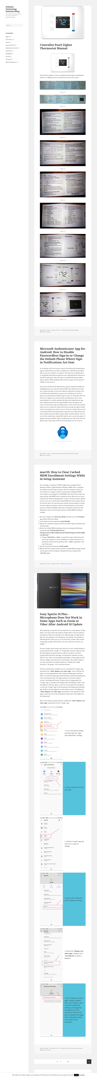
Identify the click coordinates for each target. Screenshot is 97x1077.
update (76, 1048)
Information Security (11, 48)
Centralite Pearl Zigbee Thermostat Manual (56, 46)
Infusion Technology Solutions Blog (12, 9)
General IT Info (10, 45)
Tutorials (8, 59)
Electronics (9, 39)
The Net (8, 56)
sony (72, 1048)
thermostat (71, 330)
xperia (80, 1048)
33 (68, 1062)
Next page (89, 1061)
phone (69, 1048)
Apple (7, 36)
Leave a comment (46, 332)
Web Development (11, 62)
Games (7, 42)
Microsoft (8, 51)
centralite (65, 330)
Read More (82, 1075)
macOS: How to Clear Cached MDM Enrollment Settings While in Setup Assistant (62, 475)
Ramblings (8, 53)
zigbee (76, 330)
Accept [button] (76, 1075)
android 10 (64, 1048)
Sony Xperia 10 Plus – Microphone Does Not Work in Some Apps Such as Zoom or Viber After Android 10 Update (61, 619)
